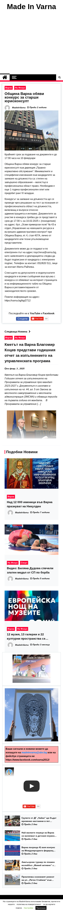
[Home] (5, 77)
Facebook (48, 313)
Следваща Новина (16, 331)
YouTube (35, 313)
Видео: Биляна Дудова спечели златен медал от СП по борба (30, 570)
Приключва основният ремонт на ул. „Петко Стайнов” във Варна (38, 879)
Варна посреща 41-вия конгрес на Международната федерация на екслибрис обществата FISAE (39, 849)
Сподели (23, 318)
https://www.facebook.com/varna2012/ (27, 759)
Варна (8, 87)
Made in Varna (35, 657)
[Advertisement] (31, 43)
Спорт (24, 562)
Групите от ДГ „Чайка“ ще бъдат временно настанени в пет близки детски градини (39, 820)
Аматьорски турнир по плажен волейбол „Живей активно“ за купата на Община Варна (38, 864)
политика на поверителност (29, 904)
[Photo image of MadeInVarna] (9, 772)
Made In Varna (31, 7)
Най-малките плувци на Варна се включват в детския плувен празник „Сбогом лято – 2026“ (38, 834)
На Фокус (20, 87)
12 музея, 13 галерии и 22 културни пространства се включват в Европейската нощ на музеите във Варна (31, 637)
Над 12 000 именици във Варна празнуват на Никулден (29, 504)
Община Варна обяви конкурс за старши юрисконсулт (24, 97)
